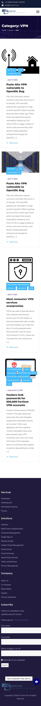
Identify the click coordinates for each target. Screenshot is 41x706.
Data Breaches (14, 369)
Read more (13, 143)
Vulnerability (13, 73)
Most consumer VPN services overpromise (19, 303)
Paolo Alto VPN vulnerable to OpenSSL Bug (16, 88)
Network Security (27, 373)
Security (11, 70)
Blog (11, 30)
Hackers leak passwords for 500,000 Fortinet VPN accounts (17, 400)
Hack (27, 369)
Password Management (18, 377)
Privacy (11, 288)
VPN (20, 70)
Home (4, 30)
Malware (11, 373)
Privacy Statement (21, 620)
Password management (18, 284)
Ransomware (13, 380)
